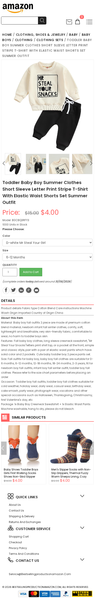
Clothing (24, 40)
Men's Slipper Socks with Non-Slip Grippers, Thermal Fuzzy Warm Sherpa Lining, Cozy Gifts (71, 475)
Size (5, 250)
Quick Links (27, 497)
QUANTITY (9, 265)
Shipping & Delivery (21, 516)
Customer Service (33, 528)
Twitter (13, 290)
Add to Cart (31, 272)
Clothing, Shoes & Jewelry (40, 34)
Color (6, 236)
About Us (15, 505)
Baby (73, 34)
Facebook (6, 290)
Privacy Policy (18, 548)
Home (7, 34)
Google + (28, 290)
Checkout (15, 542)
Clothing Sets (49, 40)
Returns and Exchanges (25, 522)
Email (36, 290)
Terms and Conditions (24, 554)
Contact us (16, 510)
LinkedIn (21, 290)
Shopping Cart (19, 536)
